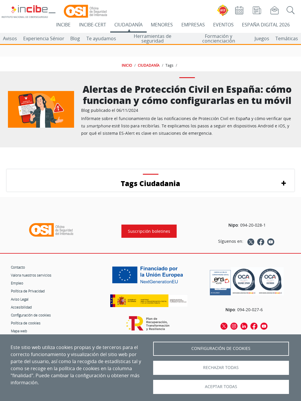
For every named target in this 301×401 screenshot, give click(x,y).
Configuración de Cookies (220, 348)
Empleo (17, 283)
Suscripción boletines (149, 231)
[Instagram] (234, 326)
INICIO (127, 65)
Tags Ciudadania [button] (150, 183)
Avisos (10, 38)
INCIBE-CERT (92, 24)
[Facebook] (260, 241)
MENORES (162, 24)
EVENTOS (223, 24)
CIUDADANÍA (128, 24)
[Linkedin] (244, 326)
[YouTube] (270, 241)
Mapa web (19, 330)
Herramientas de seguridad (152, 38)
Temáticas (286, 38)
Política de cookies (26, 323)
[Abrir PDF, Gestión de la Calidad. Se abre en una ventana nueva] (270, 281)
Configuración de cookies (31, 315)
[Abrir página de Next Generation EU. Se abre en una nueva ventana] (149, 277)
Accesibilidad (21, 307)
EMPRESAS (193, 24)
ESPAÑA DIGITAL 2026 (266, 24)
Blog (75, 38)
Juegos (262, 38)
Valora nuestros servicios (31, 275)
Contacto (18, 267)
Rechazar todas (221, 367)
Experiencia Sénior (43, 38)
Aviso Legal (20, 299)
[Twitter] (250, 241)
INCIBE (63, 24)
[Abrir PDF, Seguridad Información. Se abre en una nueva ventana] (244, 281)
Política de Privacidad (28, 291)
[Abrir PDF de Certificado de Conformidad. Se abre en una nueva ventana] (220, 281)
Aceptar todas (221, 386)
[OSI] (51, 230)
